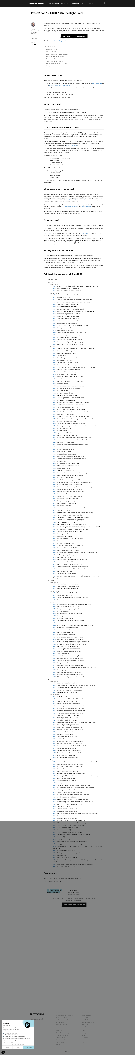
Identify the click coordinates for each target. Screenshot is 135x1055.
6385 (54, 642)
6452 (54, 586)
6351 (54, 508)
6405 (54, 635)
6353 (54, 503)
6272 (54, 736)
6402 (54, 468)
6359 (54, 325)
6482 (54, 778)
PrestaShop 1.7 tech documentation (77, 200)
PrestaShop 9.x (86, 1024)
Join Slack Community (63, 1020)
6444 (54, 625)
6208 (54, 574)
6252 (54, 536)
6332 (54, 850)
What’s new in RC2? (51, 49)
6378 (54, 597)
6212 (54, 866)
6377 (54, 820)
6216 (54, 685)
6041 (54, 300)
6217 (54, 753)
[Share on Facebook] (35, 44)
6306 (54, 860)
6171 (54, 517)
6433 (54, 785)
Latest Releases (86, 1015)
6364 (54, 832)
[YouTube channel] (66, 1052)
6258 (54, 557)
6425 (54, 459)
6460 (54, 384)
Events (58, 1045)
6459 (54, 407)
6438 (54, 442)
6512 (54, 771)
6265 (54, 704)
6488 (54, 395)
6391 (54, 809)
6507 (54, 376)
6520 (54, 764)
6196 (54, 571)
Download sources (62, 1017)
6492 (54, 398)
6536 (54, 766)
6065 (54, 667)
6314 (54, 600)
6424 (54, 445)
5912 (54, 715)
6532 (54, 593)
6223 (54, 564)
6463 (54, 405)
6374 (54, 688)
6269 (54, 748)
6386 (54, 475)
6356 (54, 513)
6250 (54, 559)
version (57, 890)
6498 (54, 379)
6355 (54, 291)
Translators (60, 1042)
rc (60, 890)
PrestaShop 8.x (86, 1027)
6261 (54, 690)
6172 (54, 834)
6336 (54, 658)
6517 (54, 369)
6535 (54, 297)
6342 (54, 522)
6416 (54, 461)
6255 (54, 727)
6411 (54, 430)
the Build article (86, 207)
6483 (54, 780)
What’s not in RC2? (51, 52)
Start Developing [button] (53, 3)
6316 (54, 473)
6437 (54, 627)
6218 (54, 755)
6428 (54, 795)
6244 (54, 720)
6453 (54, 419)
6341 (54, 323)
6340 (54, 524)
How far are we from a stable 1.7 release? (57, 54)
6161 (54, 555)
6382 (54, 729)
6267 (54, 739)
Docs (91, 4)
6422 (54, 452)
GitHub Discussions (62, 1033)
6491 (54, 683)
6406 (54, 316)
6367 (54, 813)
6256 (54, 665)
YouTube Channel (88, 1022)
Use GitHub (85, 233)
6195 (54, 864)
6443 (54, 623)
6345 (54, 501)
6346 (54, 734)
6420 (54, 447)
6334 (54, 844)
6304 (54, 725)
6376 (54, 818)
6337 (54, 651)
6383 (54, 491)
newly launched (54, 85)
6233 (54, 646)
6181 (54, 402)
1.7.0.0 (51, 890)
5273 (54, 743)
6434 (54, 706)
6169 (54, 672)
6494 (54, 762)
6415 (54, 722)
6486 (54, 773)
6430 (54, 423)
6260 (54, 811)
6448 (54, 309)
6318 (54, 541)
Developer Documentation (64, 1015)
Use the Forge (48, 233)
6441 (54, 426)
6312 (54, 548)
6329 (54, 494)
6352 (54, 644)
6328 (54, 538)
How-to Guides (60, 1022)
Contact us (85, 1040)
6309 (54, 853)
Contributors (60, 1037)
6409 (54, 466)
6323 (54, 855)
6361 (54, 830)
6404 (54, 799)
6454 (54, 620)
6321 (54, 531)
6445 (54, 428)
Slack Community (62, 1035)
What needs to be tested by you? (55, 56)
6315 (54, 529)
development (56, 892)
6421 (54, 454)
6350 (54, 520)
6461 (54, 618)
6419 (54, 630)
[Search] (104, 3)
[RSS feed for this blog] (69, 1052)
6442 (54, 304)
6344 (54, 649)
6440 (54, 412)
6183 (54, 344)
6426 (54, 787)
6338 (54, 318)
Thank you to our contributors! (54, 61)
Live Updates (85, 1017)
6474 (54, 584)
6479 (54, 776)
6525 (54, 362)
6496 (54, 391)
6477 (54, 616)
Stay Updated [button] (65, 3)
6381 (54, 321)
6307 (54, 552)
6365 (54, 510)
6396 (54, 802)
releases (49, 892)
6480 (54, 613)
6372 (54, 816)
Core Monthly (86, 1020)
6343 (54, 496)
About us (84, 1035)
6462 (54, 393)
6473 (54, 783)
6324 (54, 660)
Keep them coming (71, 145)
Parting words (50, 66)
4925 (54, 708)
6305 (54, 797)
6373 (54, 827)
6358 (54, 839)
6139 (54, 337)
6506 (54, 288)
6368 (54, 506)
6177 (54, 677)
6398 (54, 480)
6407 (54, 433)
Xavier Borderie (35, 31)
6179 (54, 637)
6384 (54, 489)
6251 (54, 335)
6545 (54, 355)
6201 (54, 576)
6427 (54, 437)
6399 (54, 595)
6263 (54, 330)
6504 (54, 374)
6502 (54, 701)
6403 (54, 470)
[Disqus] (67, 930)
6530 (54, 358)
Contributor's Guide (62, 1040)
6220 (54, 342)
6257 (54, 841)
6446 (54, 421)
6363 (54, 515)
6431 (54, 440)
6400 (54, 806)
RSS (83, 1042)
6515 (54, 699)
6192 (54, 746)
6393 (54, 477)
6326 (54, 653)
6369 (54, 825)
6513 (54, 365)
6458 (54, 302)
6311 (54, 545)
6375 (54, 823)
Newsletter (85, 1037)
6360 (54, 837)
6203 (54, 339)
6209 (54, 757)
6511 (54, 696)
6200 (54, 562)
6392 (54, 484)
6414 (54, 463)
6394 (54, 639)
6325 (54, 656)
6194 (54, 360)
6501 (54, 606)
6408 (54, 732)
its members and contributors (37, 1019)
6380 (54, 792)
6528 (54, 604)
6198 (54, 550)
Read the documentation (71, 207)
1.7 (48, 890)
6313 (54, 663)
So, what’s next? (50, 59)
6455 (54, 409)
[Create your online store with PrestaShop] (37, 1014)
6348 (54, 487)
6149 (54, 307)
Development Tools (61, 1024)
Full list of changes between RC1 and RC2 (57, 63)
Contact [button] (83, 3)
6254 (54, 846)
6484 (54, 611)
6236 (54, 328)
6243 (54, 718)
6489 (54, 372)
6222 (54, 566)
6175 (54, 692)
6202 (54, 674)
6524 (54, 769)
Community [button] (75, 3)
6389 (54, 314)
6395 (54, 804)
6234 (54, 857)
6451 (54, 711)
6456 (54, 416)
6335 (54, 741)
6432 (54, 456)
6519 (54, 353)
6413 (54, 632)
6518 (54, 286)
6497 (54, 386)
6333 (54, 534)
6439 (54, 435)
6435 (54, 790)
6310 (54, 750)
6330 (54, 332)
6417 (54, 449)
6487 (54, 400)
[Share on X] (32, 44)
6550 (54, 295)
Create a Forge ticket (60, 41)
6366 (54, 498)
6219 (54, 713)
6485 (54, 388)
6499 (54, 367)
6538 (54, 348)
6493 (54, 609)
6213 (54, 670)
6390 (54, 311)
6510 (54, 381)
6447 (54, 414)
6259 (54, 543)
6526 (54, 351)
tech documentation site (66, 85)
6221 (54, 569)
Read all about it (97, 84)
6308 (54, 589)
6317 (54, 482)
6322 (54, 527)
